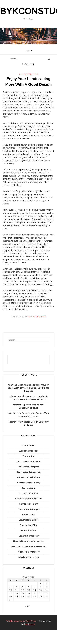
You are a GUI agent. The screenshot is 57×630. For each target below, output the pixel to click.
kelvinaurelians (36, 317)
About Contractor (28, 450)
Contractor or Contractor (28, 498)
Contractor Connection (29, 472)
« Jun (27, 606)
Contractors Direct (28, 519)
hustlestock (29, 624)
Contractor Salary (28, 503)
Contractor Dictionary (28, 482)
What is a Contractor (29, 551)
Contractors (28, 514)
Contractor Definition (28, 477)
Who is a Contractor (28, 557)
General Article (28, 530)
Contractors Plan (28, 525)
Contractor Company (28, 466)
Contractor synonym (28, 509)
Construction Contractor (29, 461)
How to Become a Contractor (28, 541)
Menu (29, 50)
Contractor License (28, 493)
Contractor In (28, 488)
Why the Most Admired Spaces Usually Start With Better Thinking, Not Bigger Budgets (28, 387)
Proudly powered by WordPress (21, 621)
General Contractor (28, 535)
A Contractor (28, 74)
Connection (28, 456)
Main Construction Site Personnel (28, 546)
